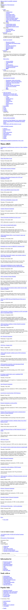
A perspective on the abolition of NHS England (11, 467)
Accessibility (6, 606)
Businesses (5, 569)
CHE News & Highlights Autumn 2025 (9, 199)
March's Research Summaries (7, 458)
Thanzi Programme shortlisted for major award (11, 217)
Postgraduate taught (7, 577)
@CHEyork (12, 534)
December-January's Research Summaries (9, 497)
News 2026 (5, 519)
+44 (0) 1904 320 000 (8, 548)
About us (5, 128)
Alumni (5, 109)
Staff (4, 566)
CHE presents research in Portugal (8, 168)
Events (4, 108)
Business (5, 50)
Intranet (5, 138)
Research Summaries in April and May (9, 403)
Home (2, 140)
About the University (7, 590)
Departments (6, 106)
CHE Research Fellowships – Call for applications (11, 506)
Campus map (6, 546)
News (4, 107)
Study (4, 9)
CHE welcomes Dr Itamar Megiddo (8, 276)
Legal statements (6, 601)
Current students (6, 563)
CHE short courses (5, 439)
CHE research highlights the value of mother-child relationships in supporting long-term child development (12, 266)
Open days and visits (7, 584)
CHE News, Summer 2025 (6, 345)
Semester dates (6, 596)
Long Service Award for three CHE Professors (11, 393)
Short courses (6, 133)
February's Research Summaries (7, 488)
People (4, 137)
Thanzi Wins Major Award (6, 158)
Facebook (21, 534)
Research (5, 32)
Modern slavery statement (8, 604)
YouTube (17, 534)
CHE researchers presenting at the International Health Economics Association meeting (12, 365)
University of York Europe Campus (10, 551)
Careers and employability (8, 582)
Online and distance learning (9, 579)
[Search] (16, 90)
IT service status (6, 595)
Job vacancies (6, 594)
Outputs (5, 135)
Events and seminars (7, 132)
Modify (4, 608)
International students (7, 564)
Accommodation (6, 583)
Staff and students (7, 92)
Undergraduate (6, 576)
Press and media (6, 570)
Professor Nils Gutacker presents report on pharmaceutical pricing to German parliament (13, 412)
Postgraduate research (8, 578)
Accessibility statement (12, 1)
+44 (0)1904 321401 (5, 534)
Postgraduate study (7, 134)
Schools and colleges (7, 565)
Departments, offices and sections (10, 591)
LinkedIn (2, 535)
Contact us (5, 547)
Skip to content (4, 1)
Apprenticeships (6, 581)
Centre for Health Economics (7, 126)
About (4, 69)
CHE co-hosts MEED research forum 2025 (10, 189)
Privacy (5, 602)
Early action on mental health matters (8, 225)
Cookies (5, 603)
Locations (5, 110)
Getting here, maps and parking (10, 592)
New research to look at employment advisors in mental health (14, 447)
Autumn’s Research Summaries (7, 208)
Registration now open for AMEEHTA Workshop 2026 (12, 246)
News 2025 (20, 140)
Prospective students (7, 561)
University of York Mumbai (9, 549)
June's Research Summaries (6, 384)
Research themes (6, 129)
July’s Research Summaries (6, 336)
